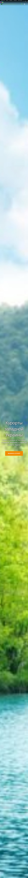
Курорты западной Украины (10, 4)
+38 (25, 1)
